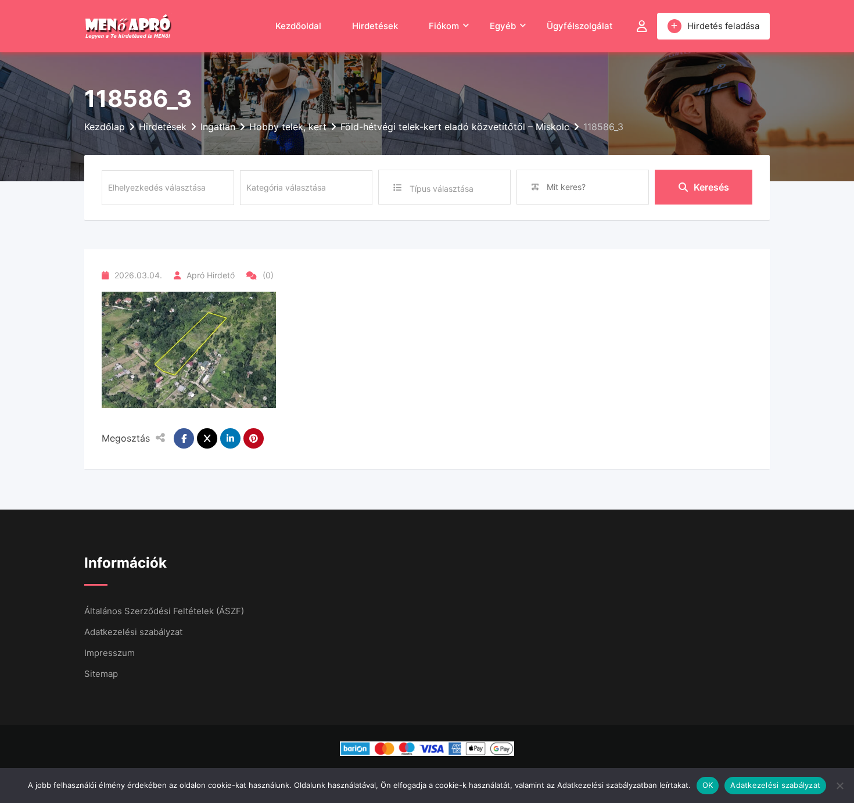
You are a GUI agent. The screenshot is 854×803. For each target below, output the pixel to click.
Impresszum (109, 652)
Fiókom (444, 25)
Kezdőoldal (298, 25)
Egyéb (503, 25)
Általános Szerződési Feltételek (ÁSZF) (164, 610)
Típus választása (441, 188)
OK (707, 785)
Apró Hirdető (210, 275)
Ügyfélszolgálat (580, 25)
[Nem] (839, 785)
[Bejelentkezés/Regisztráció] (642, 26)
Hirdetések (375, 25)
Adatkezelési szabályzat (133, 631)
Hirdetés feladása (723, 25)
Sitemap (101, 673)
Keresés (711, 187)
